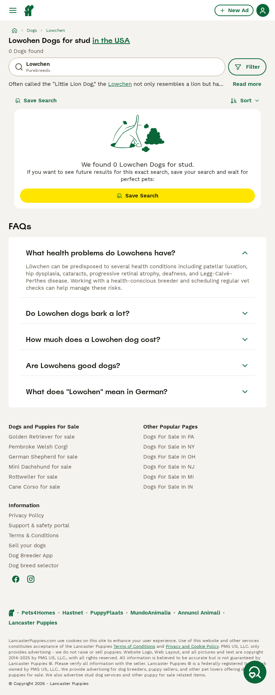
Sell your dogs (27, 545)
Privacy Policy (26, 515)
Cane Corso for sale (34, 487)
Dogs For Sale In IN (168, 487)
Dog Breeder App (31, 555)
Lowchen (120, 84)
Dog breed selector (34, 565)
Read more (247, 84)
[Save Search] (254, 672)
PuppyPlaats (106, 613)
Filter (253, 67)
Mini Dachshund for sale (40, 467)
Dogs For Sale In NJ (168, 467)
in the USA (111, 40)
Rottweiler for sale (33, 477)
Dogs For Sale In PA (168, 437)
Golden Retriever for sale (42, 437)
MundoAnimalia (150, 613)
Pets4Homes (38, 613)
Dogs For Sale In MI (168, 477)
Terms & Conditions (34, 535)
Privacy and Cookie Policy (192, 646)
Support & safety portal (39, 525)
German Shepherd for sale (43, 457)
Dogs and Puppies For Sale (44, 427)
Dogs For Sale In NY (169, 447)
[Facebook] (16, 579)
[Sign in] (262, 10)
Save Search (40, 100)
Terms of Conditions (134, 646)
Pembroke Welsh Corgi (38, 447)
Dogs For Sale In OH (169, 457)
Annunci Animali (199, 613)
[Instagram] (31, 579)
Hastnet (72, 613)
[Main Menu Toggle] (13, 10)
